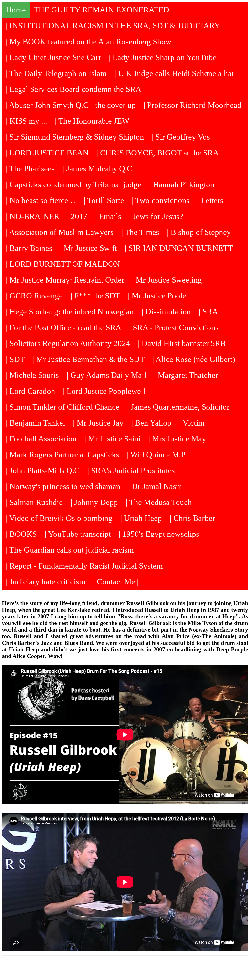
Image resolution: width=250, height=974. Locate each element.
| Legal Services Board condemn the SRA (73, 89)
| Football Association (41, 438)
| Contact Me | (116, 581)
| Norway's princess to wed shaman (63, 486)
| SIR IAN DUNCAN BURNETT (179, 248)
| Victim (192, 422)
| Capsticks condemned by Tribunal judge (73, 184)
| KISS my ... (26, 121)
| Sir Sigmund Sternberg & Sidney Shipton (75, 136)
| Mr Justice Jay (98, 422)
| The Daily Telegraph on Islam (56, 73)
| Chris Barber (192, 518)
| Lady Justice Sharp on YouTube (163, 57)
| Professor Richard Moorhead (192, 105)
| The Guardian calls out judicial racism (70, 550)
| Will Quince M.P (156, 454)
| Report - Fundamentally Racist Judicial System (84, 565)
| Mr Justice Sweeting (167, 279)
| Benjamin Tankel (35, 422)
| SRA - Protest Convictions (174, 327)
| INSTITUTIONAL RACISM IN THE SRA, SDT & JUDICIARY (113, 25)
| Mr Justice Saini (112, 438)
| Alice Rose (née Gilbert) (193, 359)
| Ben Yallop (151, 422)
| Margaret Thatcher (186, 375)
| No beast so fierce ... (41, 200)
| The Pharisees (30, 168)
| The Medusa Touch (159, 502)
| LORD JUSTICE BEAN (47, 152)
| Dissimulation (166, 311)
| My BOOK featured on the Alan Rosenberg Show (88, 41)
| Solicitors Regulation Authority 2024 (68, 343)
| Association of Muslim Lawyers (60, 232)
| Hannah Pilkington (181, 184)
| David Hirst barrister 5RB (182, 343)
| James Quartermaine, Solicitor (178, 407)
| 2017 (77, 216)
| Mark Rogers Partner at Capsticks (62, 454)
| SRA (208, 311)
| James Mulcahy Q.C (97, 168)
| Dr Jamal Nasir (154, 486)
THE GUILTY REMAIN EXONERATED (101, 9)
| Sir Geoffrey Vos (181, 136)
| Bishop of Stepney (199, 232)
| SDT (15, 359)
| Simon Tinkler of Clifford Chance (62, 407)
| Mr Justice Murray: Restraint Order (65, 279)
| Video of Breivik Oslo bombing (59, 518)
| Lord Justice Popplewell (104, 391)
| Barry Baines (29, 248)
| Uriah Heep (141, 518)
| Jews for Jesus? (156, 216)
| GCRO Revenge (34, 295)
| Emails (108, 216)
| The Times (140, 232)
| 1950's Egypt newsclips (159, 534)
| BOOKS (21, 534)
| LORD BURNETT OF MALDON (63, 264)
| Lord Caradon (30, 391)
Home (16, 9)
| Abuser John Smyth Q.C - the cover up (71, 105)
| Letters (210, 200)
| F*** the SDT (95, 295)
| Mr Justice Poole (157, 295)
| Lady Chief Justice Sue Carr (53, 57)
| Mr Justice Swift (88, 248)
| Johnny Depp (94, 502)
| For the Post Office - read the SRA (63, 327)
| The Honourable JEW (92, 121)
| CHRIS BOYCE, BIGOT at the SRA (157, 152)
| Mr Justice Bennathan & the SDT (88, 359)
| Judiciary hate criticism (45, 581)
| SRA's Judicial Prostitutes (131, 470)
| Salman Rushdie (34, 502)
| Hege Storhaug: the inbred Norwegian (70, 311)
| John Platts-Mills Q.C (43, 470)
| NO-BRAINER (32, 216)
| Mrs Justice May (177, 438)
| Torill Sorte (104, 200)
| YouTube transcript (78, 534)
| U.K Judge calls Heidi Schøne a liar (174, 73)
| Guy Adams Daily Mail (106, 375)
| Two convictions (160, 200)
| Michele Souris (32, 375)
